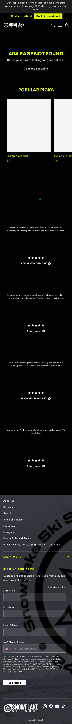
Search (7, 513)
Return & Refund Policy (17, 538)
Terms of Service (13, 519)
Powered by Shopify (36, 720)
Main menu (12, 556)
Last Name (8, 607)
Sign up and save (18, 569)
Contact (16, 16)
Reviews (8, 507)
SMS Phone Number (14, 642)
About (28, 16)
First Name (9, 590)
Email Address (12, 625)
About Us (8, 501)
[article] (36, 235)
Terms (21, 672)
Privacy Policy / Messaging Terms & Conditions (31, 544)
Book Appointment (48, 16)
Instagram (9, 532)
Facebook (9, 526)
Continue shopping (36, 69)
